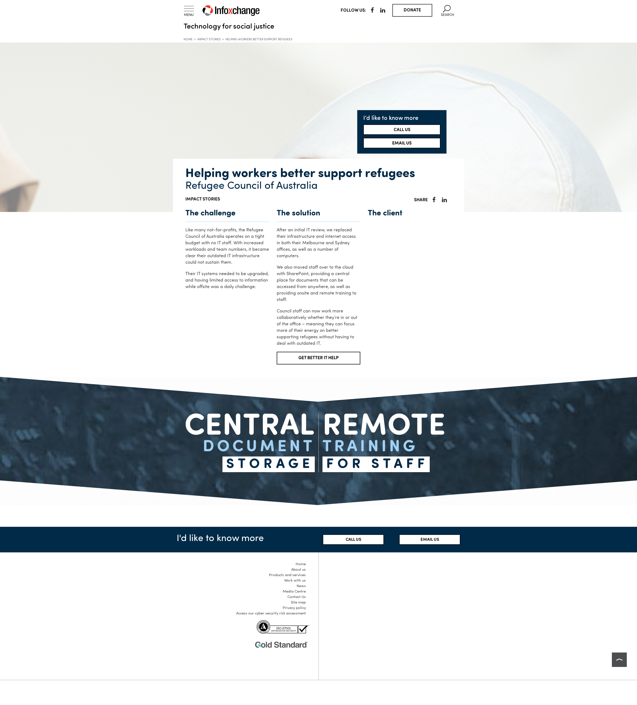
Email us (402, 143)
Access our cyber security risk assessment (271, 613)
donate (412, 10)
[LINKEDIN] (382, 11)
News (301, 586)
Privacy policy (294, 608)
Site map (298, 602)
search (447, 11)
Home (188, 39)
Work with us (295, 581)
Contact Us (296, 597)
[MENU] (189, 8)
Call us (402, 130)
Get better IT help (318, 358)
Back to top (619, 660)
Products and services (287, 575)
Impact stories (209, 39)
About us (298, 570)
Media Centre (294, 592)
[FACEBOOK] (372, 11)
